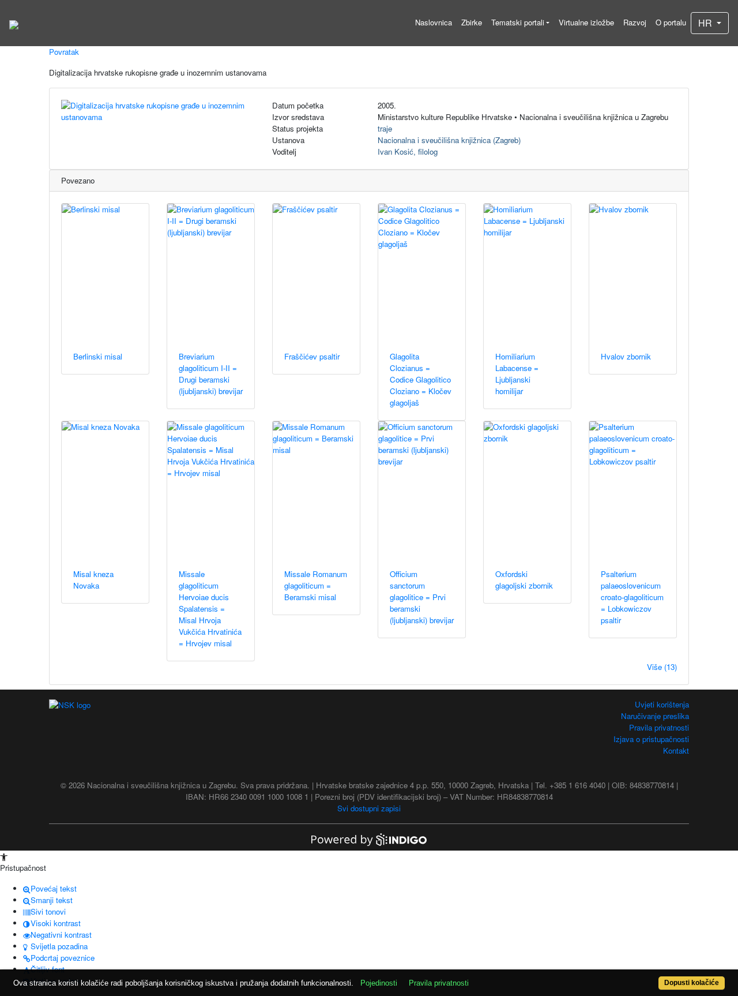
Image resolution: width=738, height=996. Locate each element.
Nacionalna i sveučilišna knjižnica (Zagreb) (449, 139)
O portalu (671, 22)
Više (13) (662, 666)
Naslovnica (433, 22)
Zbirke (471, 22)
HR (706, 22)
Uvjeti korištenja (662, 704)
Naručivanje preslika (655, 715)
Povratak (64, 51)
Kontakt (676, 750)
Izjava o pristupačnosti (651, 738)
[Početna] (13, 23)
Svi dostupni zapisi (369, 808)
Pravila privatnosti (659, 727)
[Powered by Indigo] (369, 838)
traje (385, 128)
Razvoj (634, 22)
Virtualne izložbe (586, 22)
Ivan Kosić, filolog (408, 151)
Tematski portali (517, 22)
